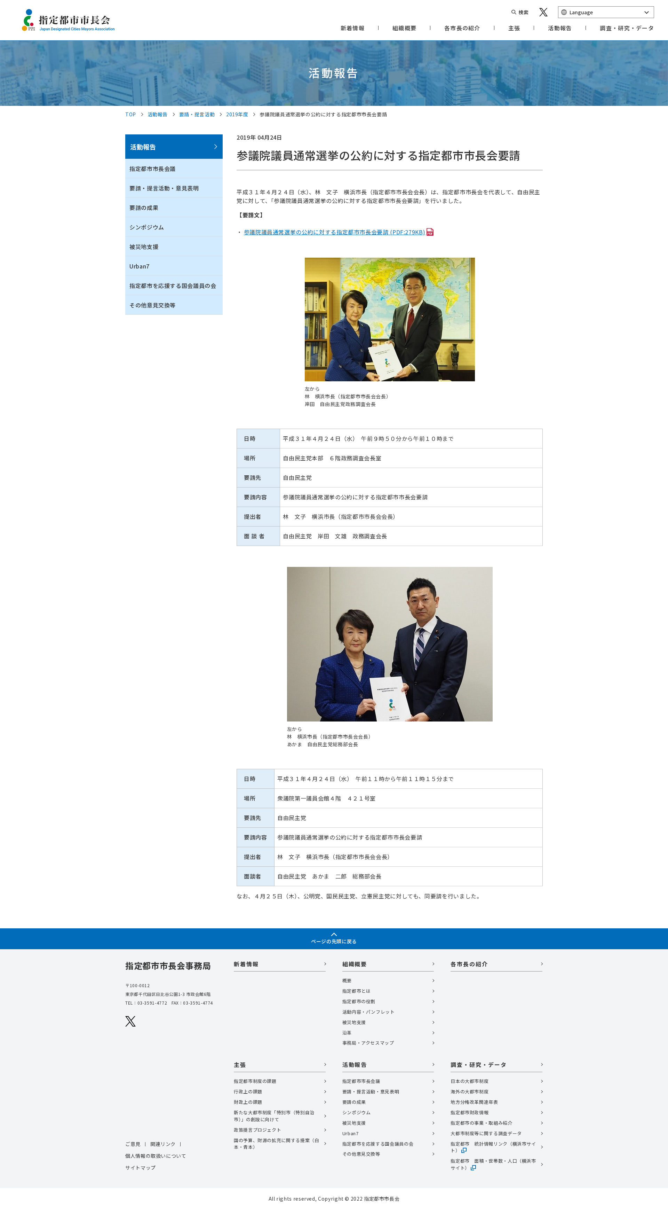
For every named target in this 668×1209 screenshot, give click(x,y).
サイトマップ (140, 1167)
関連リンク (163, 1143)
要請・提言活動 (197, 114)
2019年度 (237, 114)
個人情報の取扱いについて (155, 1155)
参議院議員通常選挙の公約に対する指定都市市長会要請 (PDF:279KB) (335, 232)
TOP (130, 114)
